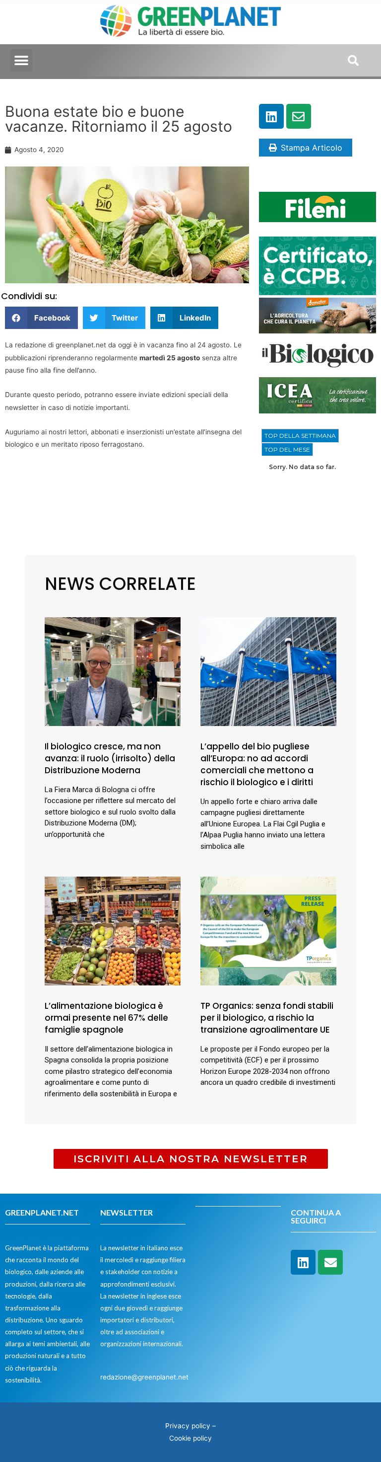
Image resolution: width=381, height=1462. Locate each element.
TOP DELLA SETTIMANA (300, 435)
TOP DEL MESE (287, 449)
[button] (21, 60)
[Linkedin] (271, 116)
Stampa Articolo (311, 148)
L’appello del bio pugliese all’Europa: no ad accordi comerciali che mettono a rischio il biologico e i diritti (257, 764)
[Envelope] (298, 116)
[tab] (300, 436)
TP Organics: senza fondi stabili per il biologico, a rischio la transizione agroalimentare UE (266, 1018)
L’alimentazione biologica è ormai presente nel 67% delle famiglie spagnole (106, 1018)
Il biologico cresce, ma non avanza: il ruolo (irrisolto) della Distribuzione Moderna (110, 758)
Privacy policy (187, 1426)
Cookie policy (190, 1438)
